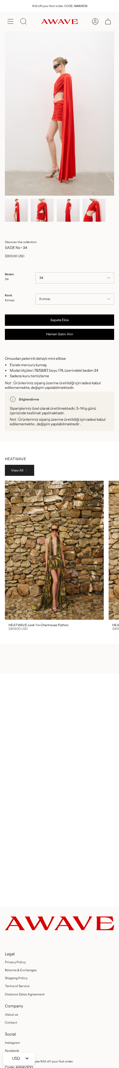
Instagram (12, 1043)
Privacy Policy (15, 962)
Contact (11, 1023)
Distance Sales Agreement (25, 994)
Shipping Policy (16, 978)
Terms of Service (17, 986)
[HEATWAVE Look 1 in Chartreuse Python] (54, 550)
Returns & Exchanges (21, 970)
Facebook (12, 1051)
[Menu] (10, 21)
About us (11, 1015)
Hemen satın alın (59, 334)
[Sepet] (108, 21)
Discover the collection (21, 242)
